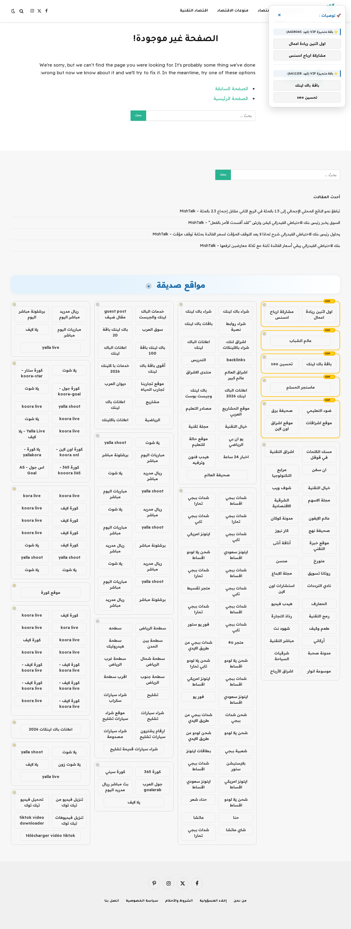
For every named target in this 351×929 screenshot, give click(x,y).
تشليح (152, 694)
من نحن (240, 901)
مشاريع (152, 401)
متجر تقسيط (198, 588)
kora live (32, 495)
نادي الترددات (319, 585)
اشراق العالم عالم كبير (236, 375)
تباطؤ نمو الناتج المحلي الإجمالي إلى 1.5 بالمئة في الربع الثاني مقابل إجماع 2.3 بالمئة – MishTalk (260, 211)
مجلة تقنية (198, 426)
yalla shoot (115, 442)
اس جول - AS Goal (31, 470)
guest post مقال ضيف (115, 314)
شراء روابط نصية (236, 326)
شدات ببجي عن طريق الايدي (198, 645)
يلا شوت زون (69, 764)
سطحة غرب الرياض (115, 661)
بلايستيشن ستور (235, 766)
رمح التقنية (319, 616)
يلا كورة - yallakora (32, 452)
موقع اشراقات (319, 422)
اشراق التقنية (282, 451)
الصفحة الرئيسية (230, 98)
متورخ (319, 560)
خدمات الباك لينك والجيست (152, 314)
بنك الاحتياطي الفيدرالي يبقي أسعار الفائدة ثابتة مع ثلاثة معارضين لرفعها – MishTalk (270, 245)
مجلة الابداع (281, 573)
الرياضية (152, 419)
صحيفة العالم (217, 474)
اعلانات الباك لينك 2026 (236, 393)
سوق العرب (152, 329)
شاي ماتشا (236, 829)
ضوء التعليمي (319, 410)
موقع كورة (50, 592)
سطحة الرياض (152, 628)
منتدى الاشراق (198, 372)
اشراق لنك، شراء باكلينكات (236, 344)
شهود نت (281, 628)
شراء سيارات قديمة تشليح (134, 748)
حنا (236, 817)
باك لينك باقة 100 (152, 350)
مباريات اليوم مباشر (153, 457)
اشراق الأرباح (281, 671)
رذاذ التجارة (281, 616)
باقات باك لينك (199, 323)
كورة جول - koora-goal (69, 391)
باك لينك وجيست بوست (198, 393)
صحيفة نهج (319, 530)
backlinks (236, 359)
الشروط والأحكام (179, 901)
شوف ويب (281, 487)
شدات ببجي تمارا (198, 500)
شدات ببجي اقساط (236, 500)
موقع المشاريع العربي (236, 411)
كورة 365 (152, 771)
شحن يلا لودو (236, 732)
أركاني (319, 640)
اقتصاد (264, 11)
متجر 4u (236, 642)
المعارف (319, 603)
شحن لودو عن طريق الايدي (198, 735)
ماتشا (198, 817)
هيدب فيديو (281, 603)
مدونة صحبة (319, 653)
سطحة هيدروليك (115, 643)
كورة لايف (69, 508)
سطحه (115, 628)
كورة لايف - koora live (69, 667)
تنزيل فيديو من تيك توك (69, 802)
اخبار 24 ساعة (236, 456)
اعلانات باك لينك (115, 404)
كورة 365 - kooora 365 (69, 470)
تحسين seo (282, 363)
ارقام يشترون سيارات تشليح (152, 733)
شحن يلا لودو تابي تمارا (198, 663)
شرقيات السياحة (281, 656)
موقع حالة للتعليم (198, 441)
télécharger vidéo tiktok (50, 835)
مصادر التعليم (198, 408)
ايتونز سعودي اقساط (236, 554)
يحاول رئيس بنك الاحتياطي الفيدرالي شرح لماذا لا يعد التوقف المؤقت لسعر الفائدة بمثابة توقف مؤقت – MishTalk (246, 234)
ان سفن (319, 469)
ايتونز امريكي (198, 533)
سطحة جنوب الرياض (152, 679)
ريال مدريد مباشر (152, 476)
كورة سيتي (115, 771)
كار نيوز (281, 530)
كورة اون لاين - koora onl (69, 452)
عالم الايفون (319, 518)
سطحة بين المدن (153, 643)
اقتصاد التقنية (194, 11)
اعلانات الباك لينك (198, 344)
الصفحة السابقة (231, 88)
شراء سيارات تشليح (152, 715)
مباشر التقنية (282, 640)
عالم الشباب (300, 340)
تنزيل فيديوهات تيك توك (69, 820)
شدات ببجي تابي (198, 518)
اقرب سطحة (115, 676)
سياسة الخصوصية (142, 901)
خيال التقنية (319, 487)
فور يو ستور (198, 624)
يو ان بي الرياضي (236, 441)
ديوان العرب (115, 383)
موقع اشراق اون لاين (282, 425)
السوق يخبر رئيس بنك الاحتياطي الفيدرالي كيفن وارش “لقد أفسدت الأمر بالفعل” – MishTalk (264, 222)
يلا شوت (152, 442)
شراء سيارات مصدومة (115, 733)
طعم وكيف (319, 628)
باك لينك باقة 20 (115, 332)
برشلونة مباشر (115, 454)
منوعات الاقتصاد (232, 11)
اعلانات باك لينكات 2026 (50, 729)
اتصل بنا (111, 901)
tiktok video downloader (31, 820)
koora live (32, 406)
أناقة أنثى (282, 542)
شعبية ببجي (236, 750)
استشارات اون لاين (282, 588)
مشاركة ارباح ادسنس (282, 314)
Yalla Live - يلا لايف (32, 434)
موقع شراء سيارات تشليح (115, 715)
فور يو (198, 696)
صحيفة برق (282, 410)
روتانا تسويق (319, 573)
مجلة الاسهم (319, 500)
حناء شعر (198, 799)
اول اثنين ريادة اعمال (319, 314)
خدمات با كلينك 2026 (115, 368)
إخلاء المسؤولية (213, 901)
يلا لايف (134, 802)
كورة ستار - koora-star (32, 373)
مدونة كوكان (282, 518)
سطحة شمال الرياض (152, 661)
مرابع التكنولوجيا (281, 472)
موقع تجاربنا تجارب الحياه (152, 386)
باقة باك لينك (319, 363)
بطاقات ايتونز (198, 750)
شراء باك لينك (236, 311)
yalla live (50, 347)
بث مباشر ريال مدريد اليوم (115, 787)
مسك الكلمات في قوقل (319, 454)
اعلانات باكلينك (115, 419)
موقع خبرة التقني (319, 545)
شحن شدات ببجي (236, 717)
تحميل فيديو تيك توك (31, 802)
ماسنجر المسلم (300, 387)
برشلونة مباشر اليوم (32, 314)
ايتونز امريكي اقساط (198, 681)
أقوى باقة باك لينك (152, 368)
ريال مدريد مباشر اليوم (69, 314)
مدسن (281, 560)
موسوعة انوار (319, 671)
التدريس (198, 359)
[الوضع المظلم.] (13, 11)
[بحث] (21, 11)
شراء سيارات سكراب (115, 697)
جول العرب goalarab (152, 787)
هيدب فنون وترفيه (198, 459)
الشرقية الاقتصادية (281, 503)
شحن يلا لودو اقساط (198, 554)
